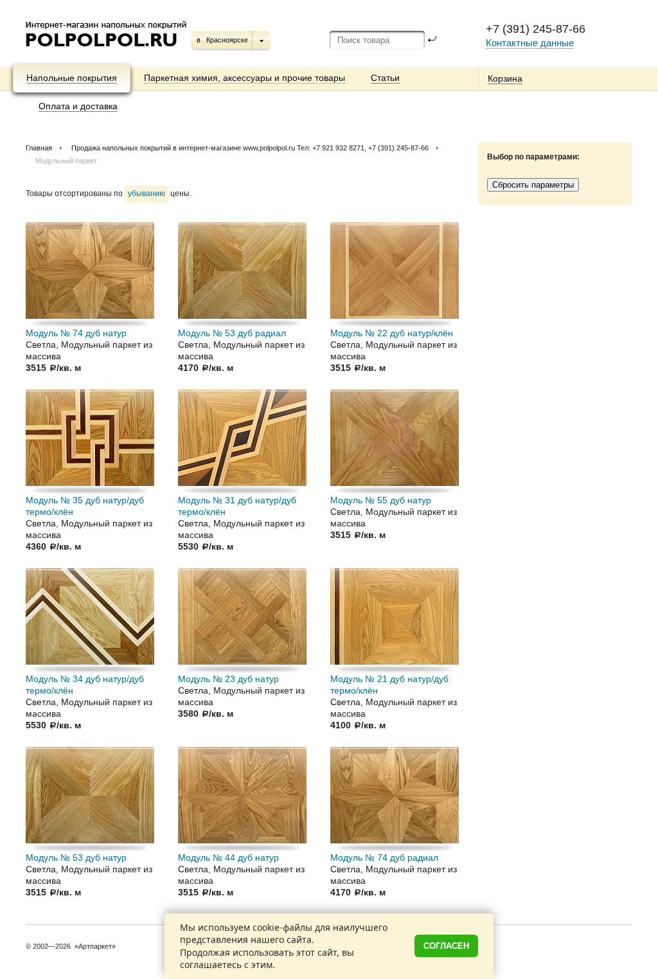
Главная (39, 148)
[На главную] (106, 51)
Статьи (385, 78)
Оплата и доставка (78, 106)
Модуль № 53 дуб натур (76, 857)
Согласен (446, 946)
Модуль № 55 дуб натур (380, 500)
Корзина (505, 78)
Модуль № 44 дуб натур (228, 857)
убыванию (146, 193)
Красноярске (227, 40)
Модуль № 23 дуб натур (228, 679)
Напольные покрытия (71, 78)
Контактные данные (530, 42)
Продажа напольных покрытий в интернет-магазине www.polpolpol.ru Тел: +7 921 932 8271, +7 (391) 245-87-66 (250, 148)
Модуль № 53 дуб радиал (232, 333)
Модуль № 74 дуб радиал (384, 857)
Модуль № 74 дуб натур (76, 333)
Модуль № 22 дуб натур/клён (391, 333)
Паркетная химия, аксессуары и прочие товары (244, 78)
